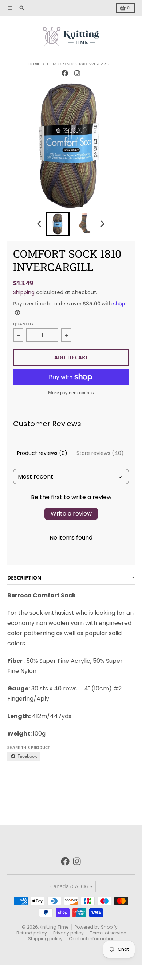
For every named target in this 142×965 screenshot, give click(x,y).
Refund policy (31, 933)
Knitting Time (54, 927)
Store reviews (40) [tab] (100, 453)
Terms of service (108, 933)
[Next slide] (102, 224)
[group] (58, 224)
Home (34, 64)
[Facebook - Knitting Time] (65, 73)
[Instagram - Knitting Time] (77, 73)
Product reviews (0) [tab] (42, 453)
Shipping (24, 292)
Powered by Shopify (96, 927)
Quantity (23, 324)
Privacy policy (68, 933)
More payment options (71, 393)
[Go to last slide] (40, 224)
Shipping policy (45, 939)
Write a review (71, 513)
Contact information (92, 939)
